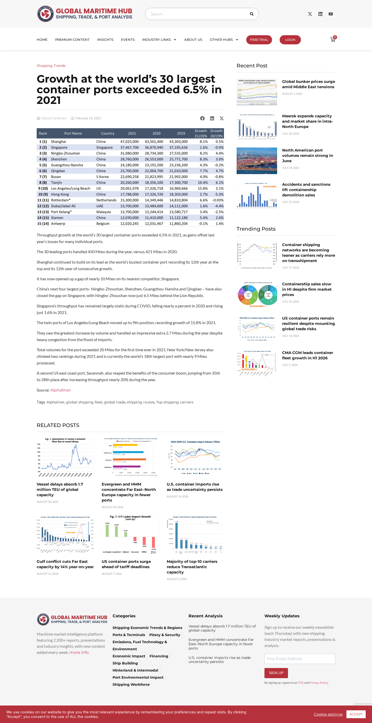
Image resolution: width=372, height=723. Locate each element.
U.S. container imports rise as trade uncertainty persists (220, 659)
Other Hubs (221, 40)
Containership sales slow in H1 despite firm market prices (307, 289)
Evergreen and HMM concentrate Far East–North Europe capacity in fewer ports (221, 644)
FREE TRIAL (259, 40)
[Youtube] (330, 13)
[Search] (253, 14)
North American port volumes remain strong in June (307, 155)
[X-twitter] (310, 13)
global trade (114, 402)
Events (128, 40)
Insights (105, 40)
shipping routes (141, 402)
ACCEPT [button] (356, 714)
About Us (193, 40)
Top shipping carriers (174, 402)
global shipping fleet (84, 402)
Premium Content (72, 40)
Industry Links (156, 40)
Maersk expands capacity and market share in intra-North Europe (307, 121)
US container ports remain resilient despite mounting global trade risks (308, 323)
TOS (301, 682)
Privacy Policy (318, 682)
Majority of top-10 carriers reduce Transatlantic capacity (192, 566)
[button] (202, 118)
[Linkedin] (320, 13)
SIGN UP (276, 673)
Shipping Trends (51, 65)
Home (42, 40)
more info (79, 652)
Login (290, 40)
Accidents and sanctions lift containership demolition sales (306, 189)
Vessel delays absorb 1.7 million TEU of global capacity (60, 489)
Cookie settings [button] (328, 714)
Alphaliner (60, 390)
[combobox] (202, 14)
